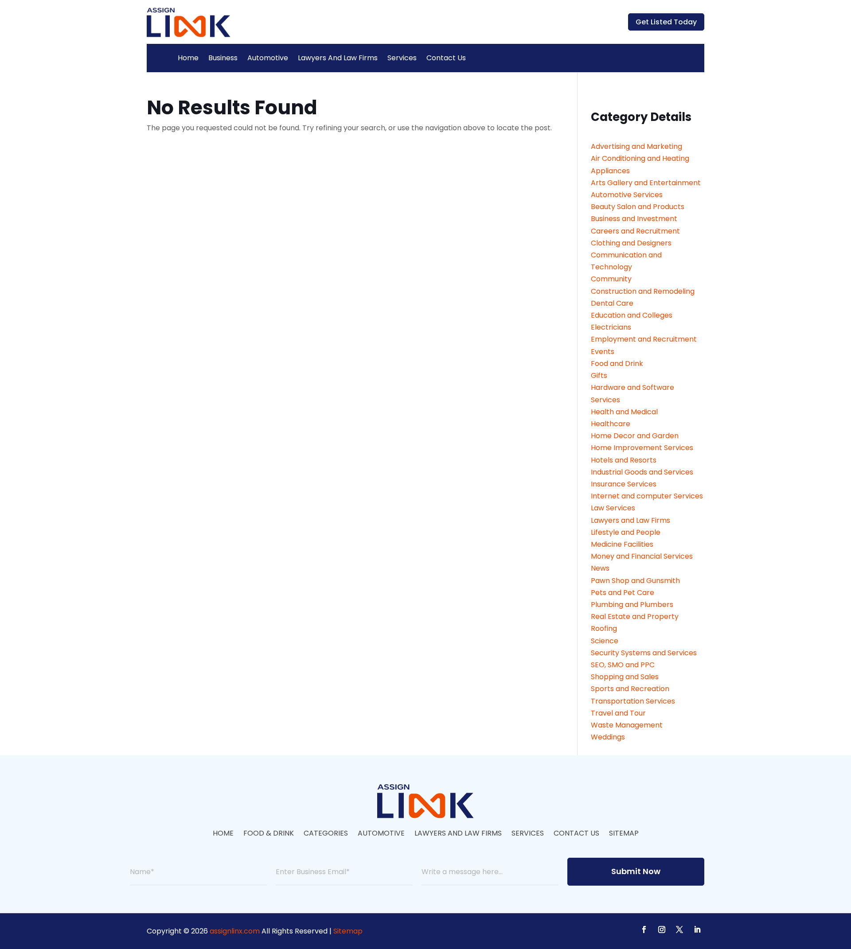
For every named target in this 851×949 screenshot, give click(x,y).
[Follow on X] (679, 929)
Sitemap (624, 834)
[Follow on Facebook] (644, 929)
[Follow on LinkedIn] (697, 929)
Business (223, 58)
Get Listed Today (666, 22)
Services (402, 58)
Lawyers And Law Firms (338, 58)
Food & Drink (268, 834)
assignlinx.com (235, 931)
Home (188, 58)
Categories (326, 834)
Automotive (267, 58)
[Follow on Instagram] (662, 929)
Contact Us (446, 58)
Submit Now (635, 871)
